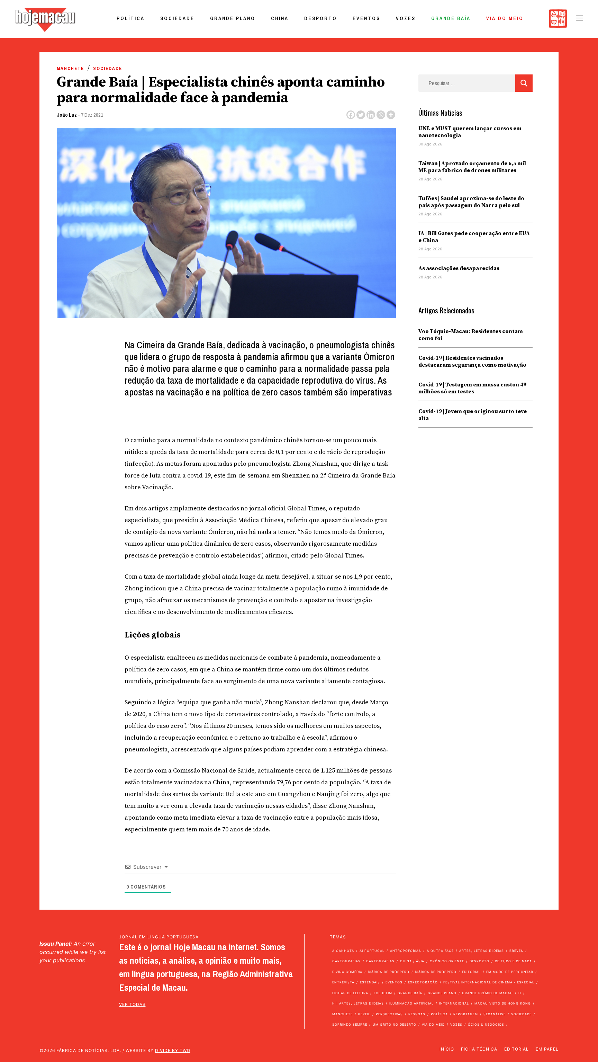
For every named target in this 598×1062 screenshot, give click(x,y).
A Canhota (343, 951)
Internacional (454, 1003)
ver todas (132, 1004)
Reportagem (465, 1014)
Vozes (406, 18)
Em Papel (547, 1049)
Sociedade (177, 18)
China (280, 18)
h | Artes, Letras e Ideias (358, 1003)
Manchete (70, 68)
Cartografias (346, 961)
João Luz (67, 114)
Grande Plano (232, 18)
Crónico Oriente (447, 961)
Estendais (370, 982)
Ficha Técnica (479, 1049)
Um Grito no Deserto (394, 1024)
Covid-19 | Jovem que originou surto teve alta (472, 415)
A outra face (440, 951)
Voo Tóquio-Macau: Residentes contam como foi (470, 335)
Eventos (366, 18)
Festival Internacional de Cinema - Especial (488, 982)
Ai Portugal (372, 951)
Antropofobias (405, 951)
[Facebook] (350, 114)
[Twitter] (360, 114)
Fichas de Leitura (350, 993)
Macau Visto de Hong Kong (502, 1003)
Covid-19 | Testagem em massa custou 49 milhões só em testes (472, 388)
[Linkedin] (370, 114)
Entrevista (343, 982)
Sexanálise (494, 1014)
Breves (516, 951)
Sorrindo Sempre (349, 1024)
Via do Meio (505, 18)
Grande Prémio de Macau (487, 993)
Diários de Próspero (388, 972)
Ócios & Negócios (486, 1024)
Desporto (320, 18)
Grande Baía (451, 18)
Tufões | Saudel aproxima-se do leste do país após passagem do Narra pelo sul (471, 202)
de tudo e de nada (513, 961)
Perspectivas (389, 1014)
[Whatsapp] (381, 114)
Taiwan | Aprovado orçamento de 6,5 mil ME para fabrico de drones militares (472, 167)
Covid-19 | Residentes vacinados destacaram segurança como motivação (472, 361)
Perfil (364, 1014)
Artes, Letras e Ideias (481, 951)
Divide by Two (172, 1050)
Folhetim (383, 993)
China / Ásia (412, 961)
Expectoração (423, 982)
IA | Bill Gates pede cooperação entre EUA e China (474, 237)
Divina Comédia (347, 972)
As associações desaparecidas (458, 268)
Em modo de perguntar (509, 972)
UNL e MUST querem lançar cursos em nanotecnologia (470, 132)
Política (131, 18)
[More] (391, 114)
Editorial (471, 972)
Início (447, 1049)
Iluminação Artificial (411, 1003)
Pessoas (416, 1014)
